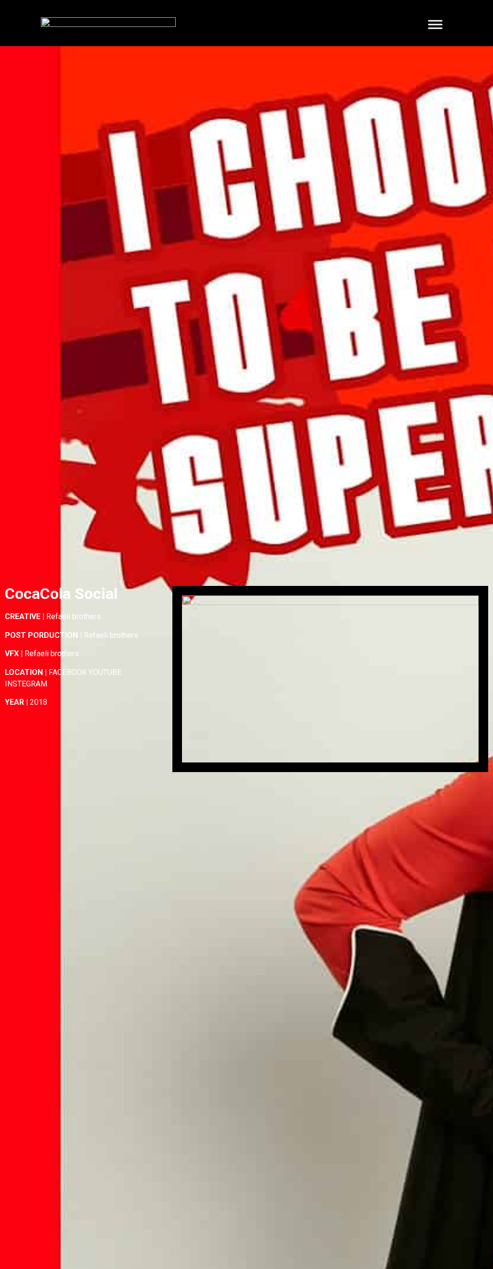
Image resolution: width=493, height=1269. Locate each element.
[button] (330, 679)
